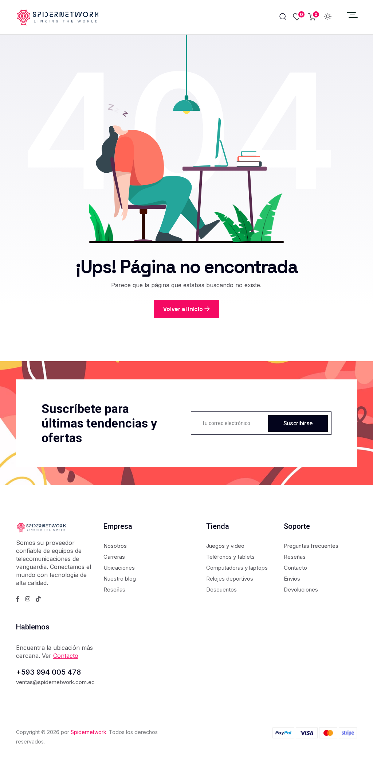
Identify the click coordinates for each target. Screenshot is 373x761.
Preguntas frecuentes (311, 545)
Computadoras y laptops (237, 567)
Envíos (292, 578)
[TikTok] (38, 599)
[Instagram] (27, 599)
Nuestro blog (119, 578)
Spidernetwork (88, 732)
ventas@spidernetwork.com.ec (55, 682)
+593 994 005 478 (48, 672)
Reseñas (114, 589)
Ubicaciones (119, 567)
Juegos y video (225, 545)
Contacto (295, 567)
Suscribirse (298, 423)
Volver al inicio (183, 309)
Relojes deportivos (229, 578)
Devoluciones (301, 589)
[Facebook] (18, 599)
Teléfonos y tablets (230, 556)
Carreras (114, 556)
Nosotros (115, 545)
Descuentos (221, 589)
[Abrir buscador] (282, 16)
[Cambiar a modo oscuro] (328, 17)
